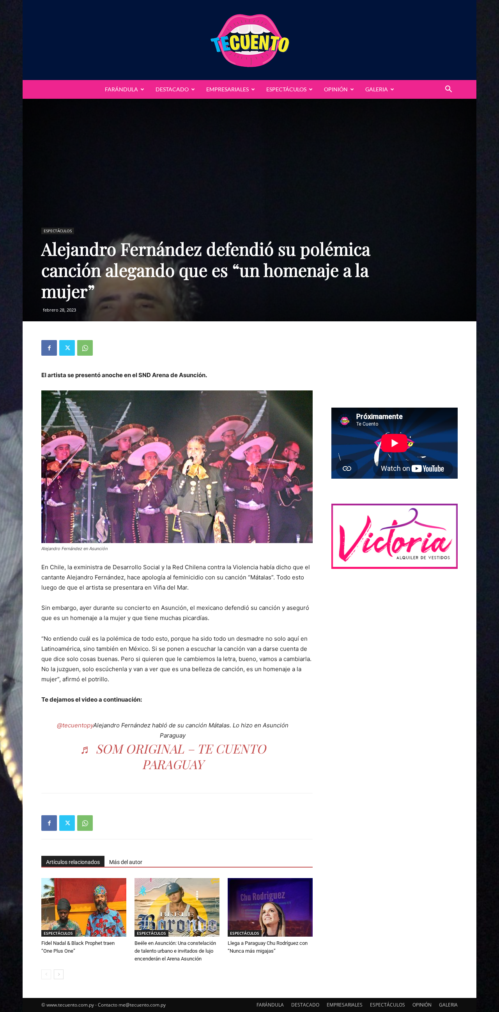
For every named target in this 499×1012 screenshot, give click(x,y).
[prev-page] (46, 974)
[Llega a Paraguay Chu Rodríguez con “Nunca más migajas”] (270, 907)
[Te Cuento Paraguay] (249, 40)
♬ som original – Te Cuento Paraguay (173, 756)
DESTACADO (172, 89)
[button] (448, 90)
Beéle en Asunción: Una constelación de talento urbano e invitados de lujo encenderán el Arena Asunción (175, 951)
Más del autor (125, 862)
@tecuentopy (75, 725)
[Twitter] (67, 348)
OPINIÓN (336, 89)
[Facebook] (49, 348)
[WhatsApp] (85, 348)
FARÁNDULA (121, 89)
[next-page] (59, 974)
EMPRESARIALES (227, 89)
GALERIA (376, 89)
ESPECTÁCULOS (286, 89)
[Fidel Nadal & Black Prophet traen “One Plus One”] (83, 907)
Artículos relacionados (73, 862)
